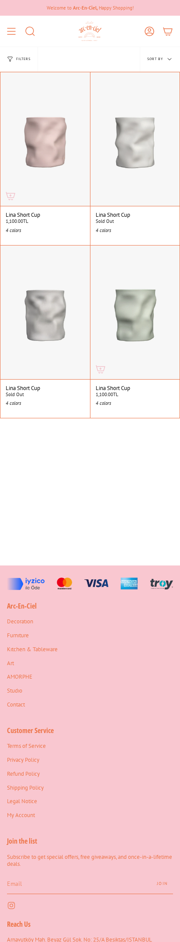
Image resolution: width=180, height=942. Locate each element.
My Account (21, 814)
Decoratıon (20, 621)
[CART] (168, 31)
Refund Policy (23, 773)
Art (10, 662)
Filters (23, 59)
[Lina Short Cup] (45, 139)
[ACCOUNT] (149, 31)
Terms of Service (26, 745)
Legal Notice (22, 800)
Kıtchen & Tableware (32, 649)
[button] (30, 31)
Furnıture (18, 635)
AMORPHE (19, 676)
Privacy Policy (23, 759)
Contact (16, 704)
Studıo (14, 690)
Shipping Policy (25, 787)
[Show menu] (11, 31)
